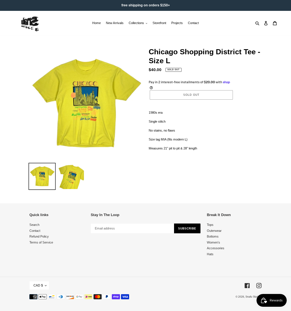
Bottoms (213, 236)
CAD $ (38, 285)
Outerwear (214, 230)
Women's (213, 242)
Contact (34, 230)
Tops (210, 224)
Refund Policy (39, 236)
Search (34, 224)
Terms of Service (41, 242)
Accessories (215, 248)
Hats (210, 254)
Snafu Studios (253, 296)
